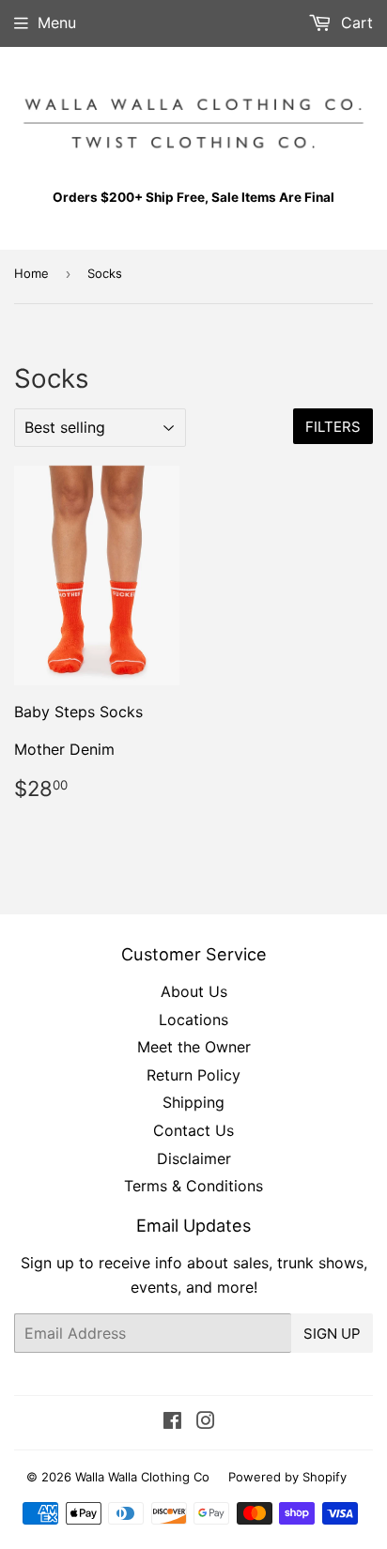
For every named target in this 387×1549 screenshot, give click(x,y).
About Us (194, 991)
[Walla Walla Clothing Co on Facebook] (172, 1422)
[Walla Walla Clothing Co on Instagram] (205, 1422)
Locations (193, 1019)
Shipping (193, 1102)
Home (31, 273)
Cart (354, 22)
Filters (333, 427)
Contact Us (193, 1130)
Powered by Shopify (287, 1476)
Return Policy (193, 1075)
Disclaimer (194, 1158)
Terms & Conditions (193, 1185)
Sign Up (332, 1333)
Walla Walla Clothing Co (142, 1476)
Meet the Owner (194, 1046)
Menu (57, 22)
